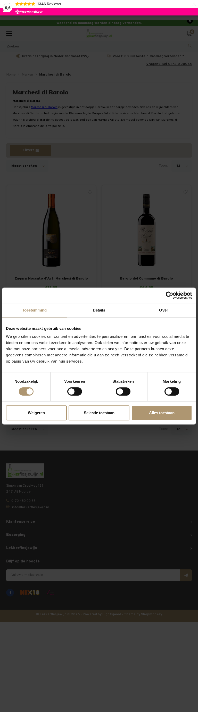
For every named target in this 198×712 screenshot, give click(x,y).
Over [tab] (163, 310)
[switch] (74, 391)
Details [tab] (99, 310)
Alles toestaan (162, 413)
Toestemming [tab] (34, 310)
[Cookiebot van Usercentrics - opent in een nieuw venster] (169, 295)
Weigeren (36, 413)
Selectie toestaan (99, 413)
